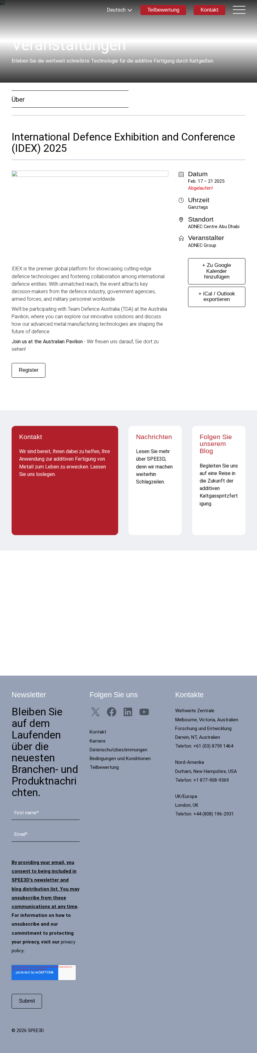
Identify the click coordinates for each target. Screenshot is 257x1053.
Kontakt (209, 10)
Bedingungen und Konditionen (120, 758)
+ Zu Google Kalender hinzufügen (216, 271)
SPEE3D (40, 10)
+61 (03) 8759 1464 (213, 746)
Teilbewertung (163, 10)
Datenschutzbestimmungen (118, 750)
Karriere (98, 741)
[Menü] (239, 9)
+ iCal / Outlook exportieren (216, 296)
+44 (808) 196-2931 (213, 814)
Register (29, 370)
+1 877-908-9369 (211, 780)
